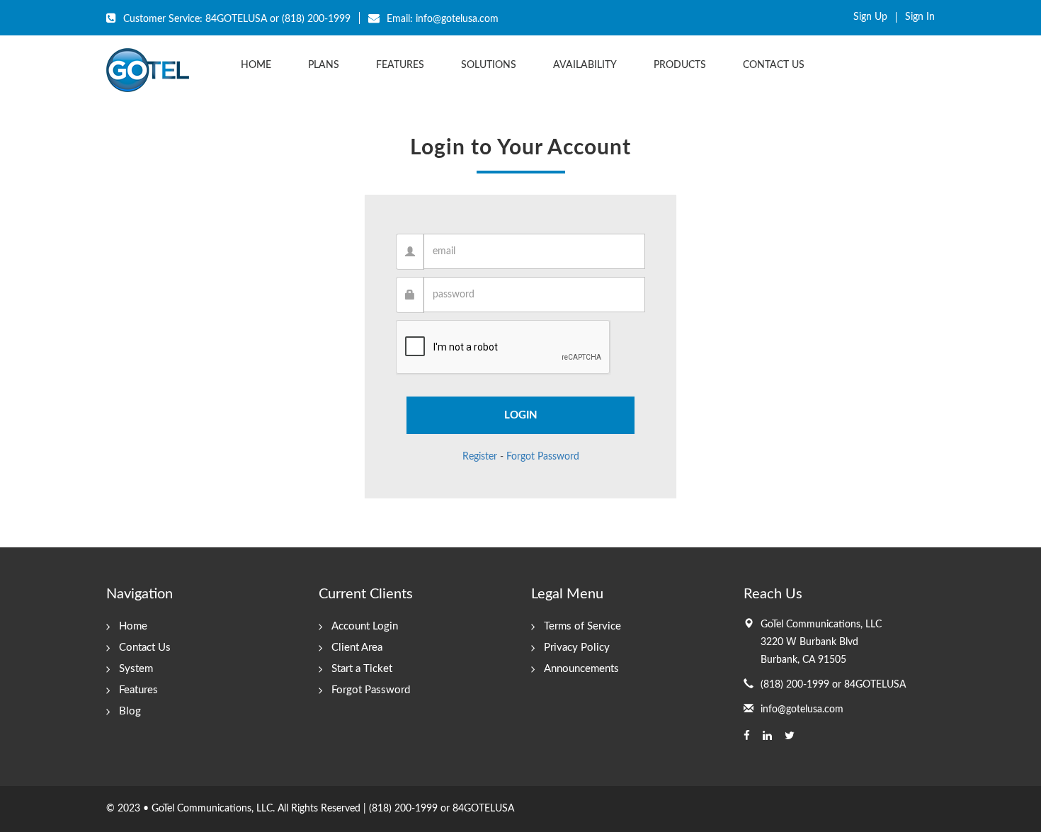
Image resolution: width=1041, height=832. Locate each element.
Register (479, 457)
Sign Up (870, 17)
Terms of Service (582, 626)
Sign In (920, 17)
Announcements (581, 668)
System (136, 668)
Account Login (364, 626)
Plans (323, 65)
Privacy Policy (577, 647)
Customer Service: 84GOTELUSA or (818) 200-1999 (235, 19)
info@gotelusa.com (802, 709)
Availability (585, 65)
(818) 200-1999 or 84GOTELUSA (833, 685)
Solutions (488, 65)
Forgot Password (542, 457)
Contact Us (773, 65)
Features (400, 65)
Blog (130, 711)
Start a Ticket (361, 668)
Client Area (356, 647)
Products (680, 65)
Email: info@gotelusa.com (441, 19)
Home (256, 65)
